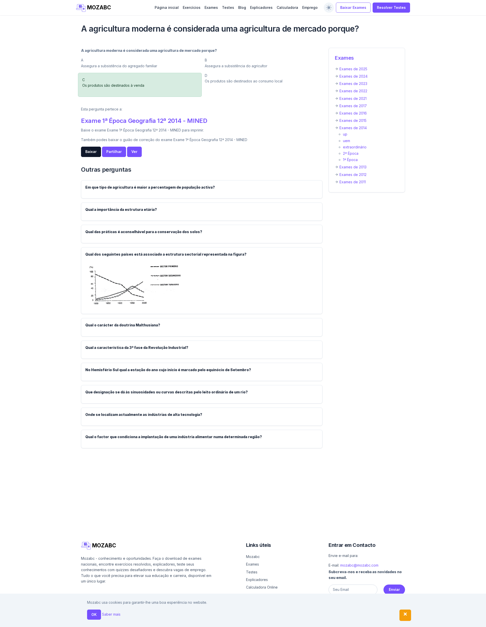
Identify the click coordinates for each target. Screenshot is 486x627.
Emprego (310, 7)
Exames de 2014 (353, 128)
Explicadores (261, 7)
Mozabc (253, 556)
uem (346, 141)
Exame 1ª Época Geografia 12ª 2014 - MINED (144, 120)
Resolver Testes (391, 7)
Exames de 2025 (353, 69)
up (345, 134)
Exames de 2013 (353, 167)
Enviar (394, 589)
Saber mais (111, 614)
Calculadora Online (262, 587)
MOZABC (98, 7)
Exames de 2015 (353, 120)
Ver (134, 151)
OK (94, 614)
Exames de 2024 (353, 76)
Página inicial (167, 7)
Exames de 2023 (353, 83)
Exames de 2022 (353, 91)
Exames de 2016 (353, 113)
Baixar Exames (353, 7)
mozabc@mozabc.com (359, 565)
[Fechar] (405, 615)
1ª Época (350, 160)
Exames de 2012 (353, 174)
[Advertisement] (233, 487)
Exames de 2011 (352, 182)
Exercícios (191, 7)
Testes (228, 7)
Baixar (91, 151)
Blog (242, 7)
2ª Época (350, 153)
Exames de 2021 (353, 98)
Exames (211, 7)
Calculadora (287, 7)
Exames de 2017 (353, 106)
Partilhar (114, 151)
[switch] (329, 7)
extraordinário (355, 147)
